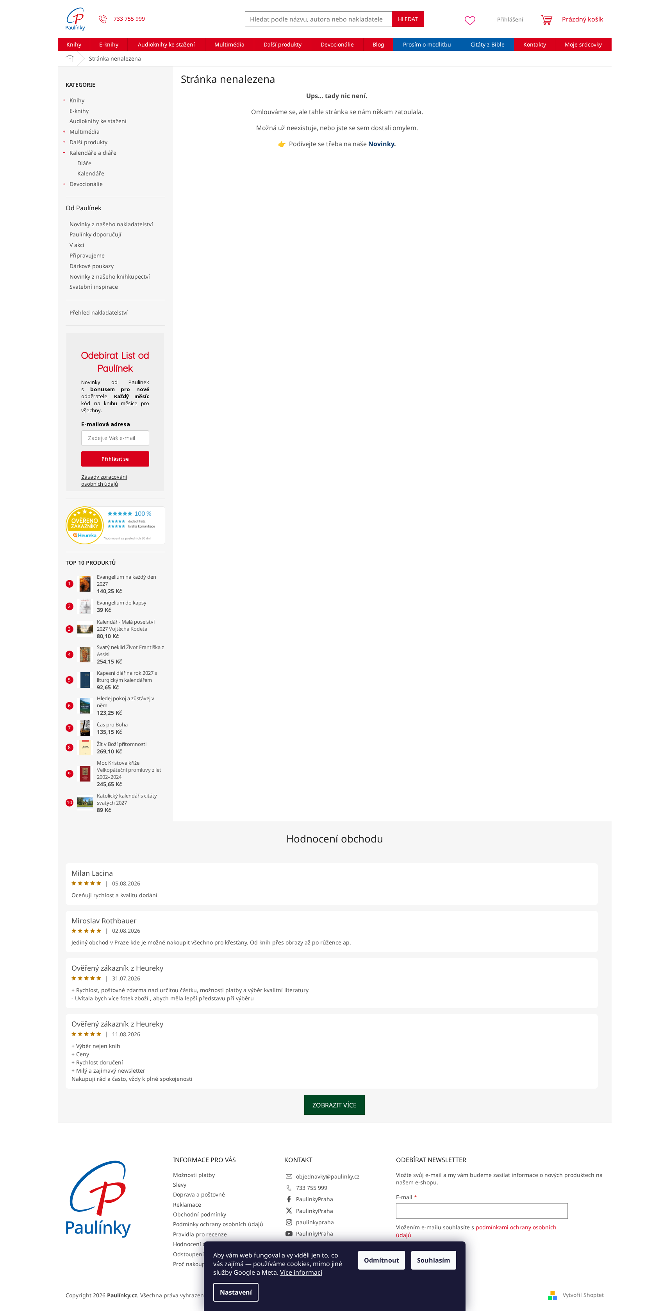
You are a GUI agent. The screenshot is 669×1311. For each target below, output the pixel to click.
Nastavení (236, 1292)
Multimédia (85, 131)
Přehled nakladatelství (99, 312)
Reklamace (187, 1204)
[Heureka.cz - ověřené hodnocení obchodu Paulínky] (115, 525)
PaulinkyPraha (314, 1199)
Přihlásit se (115, 458)
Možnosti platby (194, 1175)
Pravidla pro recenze (200, 1234)
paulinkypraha (315, 1222)
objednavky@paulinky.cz (328, 1176)
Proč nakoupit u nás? (200, 1264)
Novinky (381, 144)
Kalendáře (90, 173)
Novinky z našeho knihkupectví (110, 276)
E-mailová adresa (105, 424)
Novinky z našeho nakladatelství (111, 224)
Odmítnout (381, 1260)
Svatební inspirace (94, 286)
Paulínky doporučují (95, 234)
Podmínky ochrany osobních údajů (218, 1224)
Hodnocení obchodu (334, 839)
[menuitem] (74, 44)
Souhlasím (433, 1260)
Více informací (301, 1272)
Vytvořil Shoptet (583, 1294)
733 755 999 (311, 1187)
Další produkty (88, 142)
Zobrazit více (334, 1105)
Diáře (84, 163)
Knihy (77, 100)
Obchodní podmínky (199, 1214)
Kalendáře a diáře (93, 152)
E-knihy (79, 110)
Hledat (408, 19)
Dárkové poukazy (92, 266)
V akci (77, 245)
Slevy (179, 1184)
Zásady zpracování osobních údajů (104, 480)
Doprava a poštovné (199, 1194)
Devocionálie (86, 184)
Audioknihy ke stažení (98, 121)
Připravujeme (87, 255)
